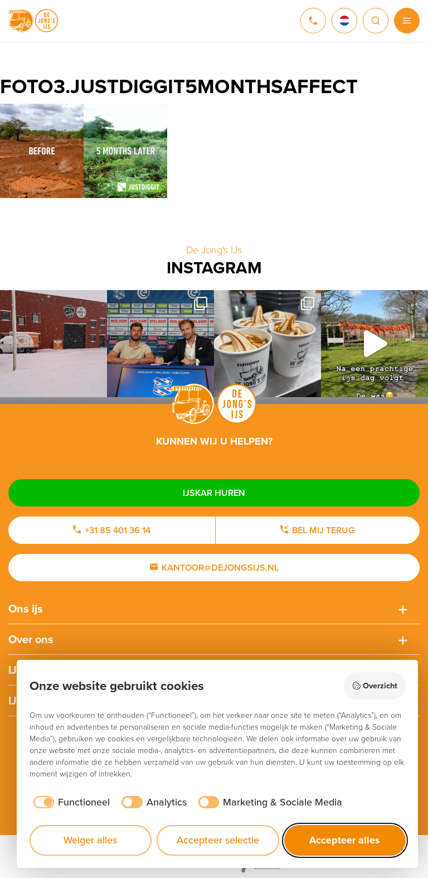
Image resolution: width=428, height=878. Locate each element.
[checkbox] (70, 802)
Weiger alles (90, 840)
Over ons (31, 639)
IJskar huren (214, 492)
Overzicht (380, 685)
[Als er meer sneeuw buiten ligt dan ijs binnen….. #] (53, 343)
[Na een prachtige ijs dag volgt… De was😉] (374, 343)
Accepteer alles (344, 840)
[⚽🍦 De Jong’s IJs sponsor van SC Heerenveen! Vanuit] (160, 343)
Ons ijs (25, 608)
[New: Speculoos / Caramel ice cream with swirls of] (267, 343)
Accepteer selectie (218, 840)
